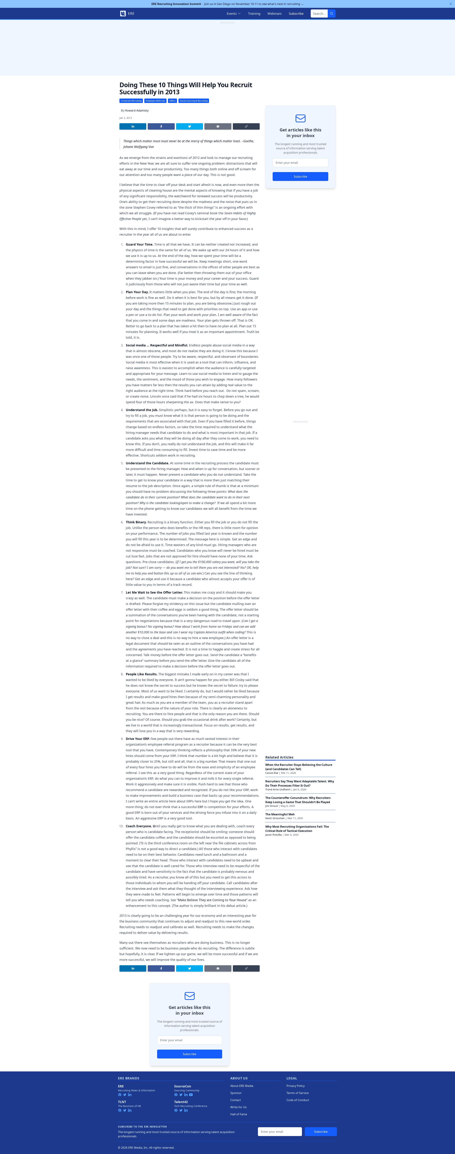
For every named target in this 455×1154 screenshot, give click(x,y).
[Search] (332, 13)
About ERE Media (241, 1086)
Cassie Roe (271, 773)
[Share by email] (217, 126)
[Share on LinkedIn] (132, 126)
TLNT (122, 1102)
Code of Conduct (298, 1100)
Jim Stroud (271, 806)
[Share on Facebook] (161, 126)
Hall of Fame (238, 1114)
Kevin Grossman (275, 818)
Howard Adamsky (137, 110)
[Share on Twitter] (189, 126)
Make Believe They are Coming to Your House (212, 900)
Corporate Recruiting (131, 100)
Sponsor (236, 1093)
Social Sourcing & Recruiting (194, 100)
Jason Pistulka (273, 834)
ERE (121, 1086)
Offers (172, 100)
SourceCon (182, 1086)
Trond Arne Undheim (277, 789)
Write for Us (238, 1107)
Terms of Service (298, 1093)
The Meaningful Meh (280, 814)
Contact (235, 1100)
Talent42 (181, 1102)
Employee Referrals (155, 100)
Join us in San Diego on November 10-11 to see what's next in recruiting (227, 4)
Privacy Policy (296, 1086)
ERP (200, 807)
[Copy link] (246, 126)
